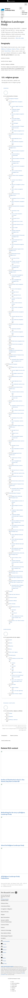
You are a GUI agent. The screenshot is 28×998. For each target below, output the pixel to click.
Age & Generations (5, 917)
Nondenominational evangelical (18, 150)
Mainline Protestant (13, 364)
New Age (13, 684)
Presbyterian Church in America (18, 198)
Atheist (10, 713)
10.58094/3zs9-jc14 (7, 886)
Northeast (8, 49)
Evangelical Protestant (13, 98)
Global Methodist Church (17, 138)
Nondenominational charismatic (18, 158)
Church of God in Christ (16, 557)
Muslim (10, 643)
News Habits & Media (6, 933)
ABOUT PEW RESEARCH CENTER (7, 966)
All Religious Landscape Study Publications (10, 877)
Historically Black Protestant (15, 493)
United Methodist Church (17, 381)
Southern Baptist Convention (17, 106)
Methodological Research (6, 936)
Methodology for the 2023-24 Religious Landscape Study (13, 813)
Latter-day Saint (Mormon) (14, 594)
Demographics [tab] (4, 735)
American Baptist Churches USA (18, 370)
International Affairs (5, 906)
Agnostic (11, 716)
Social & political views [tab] (5, 740)
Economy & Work (5, 924)
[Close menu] (20, 8)
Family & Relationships (6, 922)
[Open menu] (26, 4)
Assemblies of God (15, 210)
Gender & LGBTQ (5, 920)
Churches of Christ (15, 258)
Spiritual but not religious (17, 672)
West (17, 49)
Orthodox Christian (13, 597)
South (13, 49)
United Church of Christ (16, 457)
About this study (19, 38)
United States (7, 51)
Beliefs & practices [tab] (14, 735)
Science (2, 927)
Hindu (10, 649)
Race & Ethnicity (4, 911)
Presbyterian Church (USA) (17, 418)
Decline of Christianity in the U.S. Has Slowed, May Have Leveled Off (12, 780)
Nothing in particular (13, 719)
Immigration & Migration (6, 909)
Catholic (11, 591)
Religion (3, 914)
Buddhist (11, 646)
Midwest (3, 49)
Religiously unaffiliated (9, 703)
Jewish (10, 639)
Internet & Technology (6, 930)
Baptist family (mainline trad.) (18, 367)
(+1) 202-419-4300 (5, 899)
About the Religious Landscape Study (12, 845)
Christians (5, 88)
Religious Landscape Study (10, 9)
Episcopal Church (15, 430)
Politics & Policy (4, 903)
